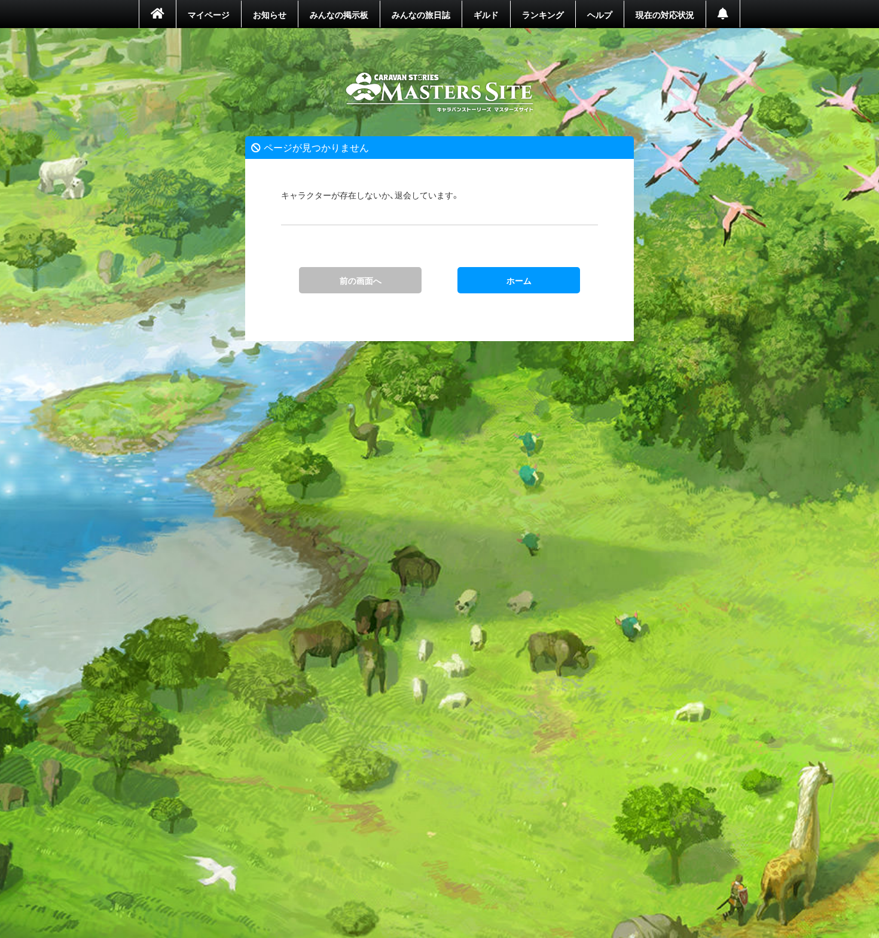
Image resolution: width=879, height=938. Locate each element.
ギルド (486, 14)
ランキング (543, 14)
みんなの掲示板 (339, 14)
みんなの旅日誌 (421, 14)
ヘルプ (599, 14)
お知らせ (269, 14)
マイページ (209, 14)
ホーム (440, 92)
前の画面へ (360, 280)
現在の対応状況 (665, 14)
